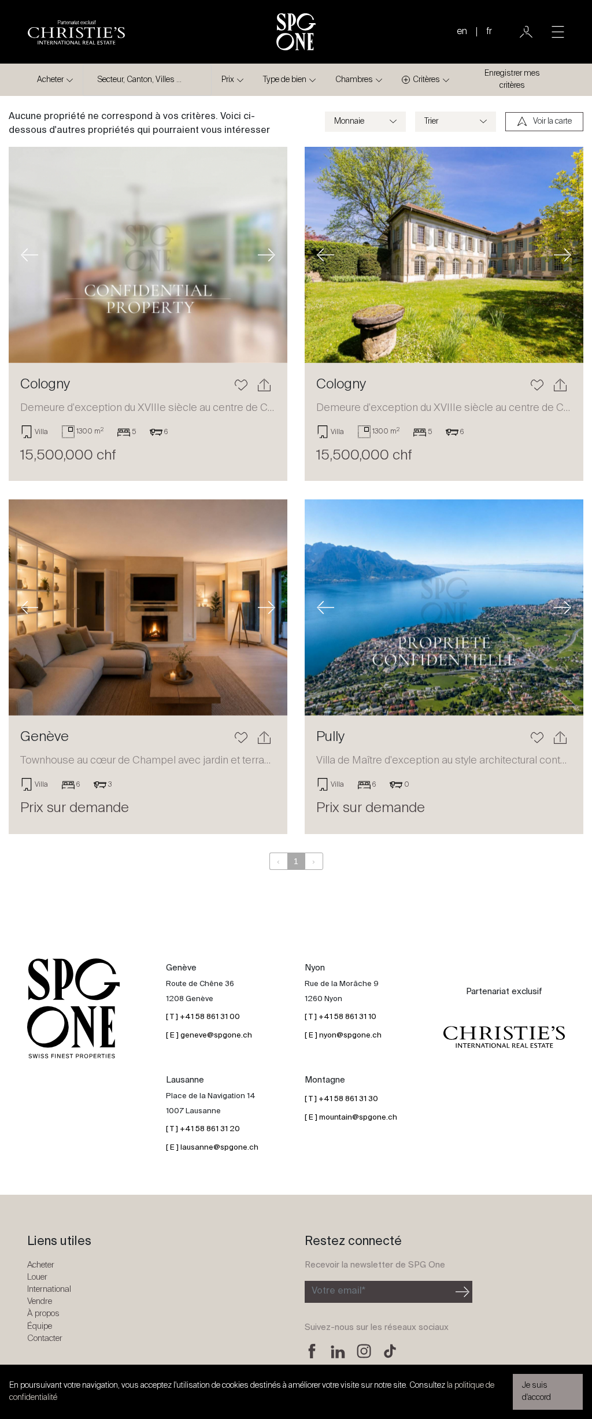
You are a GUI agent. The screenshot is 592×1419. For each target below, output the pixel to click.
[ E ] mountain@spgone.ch (351, 1117)
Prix (227, 80)
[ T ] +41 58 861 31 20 (203, 1129)
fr (489, 31)
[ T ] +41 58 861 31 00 (203, 1017)
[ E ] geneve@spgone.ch (209, 1035)
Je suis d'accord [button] (536, 1391)
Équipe (39, 1326)
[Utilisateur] (526, 32)
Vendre (39, 1301)
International (49, 1289)
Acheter (50, 80)
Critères (426, 80)
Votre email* (338, 1291)
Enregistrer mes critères (512, 79)
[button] (29, 255)
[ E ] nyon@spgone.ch (343, 1035)
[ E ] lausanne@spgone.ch (212, 1147)
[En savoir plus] (148, 255)
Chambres (354, 80)
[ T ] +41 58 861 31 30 (341, 1099)
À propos (43, 1313)
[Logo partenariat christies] (504, 1037)
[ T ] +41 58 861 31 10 (340, 1017)
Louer (37, 1277)
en (462, 31)
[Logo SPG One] (296, 31)
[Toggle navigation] (558, 32)
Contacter (44, 1338)
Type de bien (284, 80)
